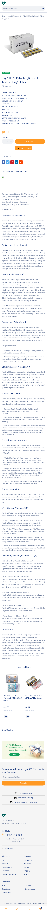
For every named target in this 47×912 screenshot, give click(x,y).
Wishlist (27, 874)
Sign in (28, 909)
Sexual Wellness (12, 16)
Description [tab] (7, 171)
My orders (27, 864)
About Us (5, 864)
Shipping (27, 871)
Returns (26, 867)
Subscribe (23, 783)
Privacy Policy (7, 867)
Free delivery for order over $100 (25, 802)
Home (3, 16)
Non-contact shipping (25, 798)
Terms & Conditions (9, 874)
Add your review (6, 86)
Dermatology (6, 889)
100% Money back (25, 793)
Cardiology (28, 885)
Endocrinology (30, 889)
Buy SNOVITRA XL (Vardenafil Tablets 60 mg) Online (12, 698)
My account (28, 860)
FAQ (3, 860)
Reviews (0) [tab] (21, 171)
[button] (6, 716)
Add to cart (30, 141)
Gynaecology (6, 892)
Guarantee (5, 871)
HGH (4, 885)
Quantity (5, 137)
